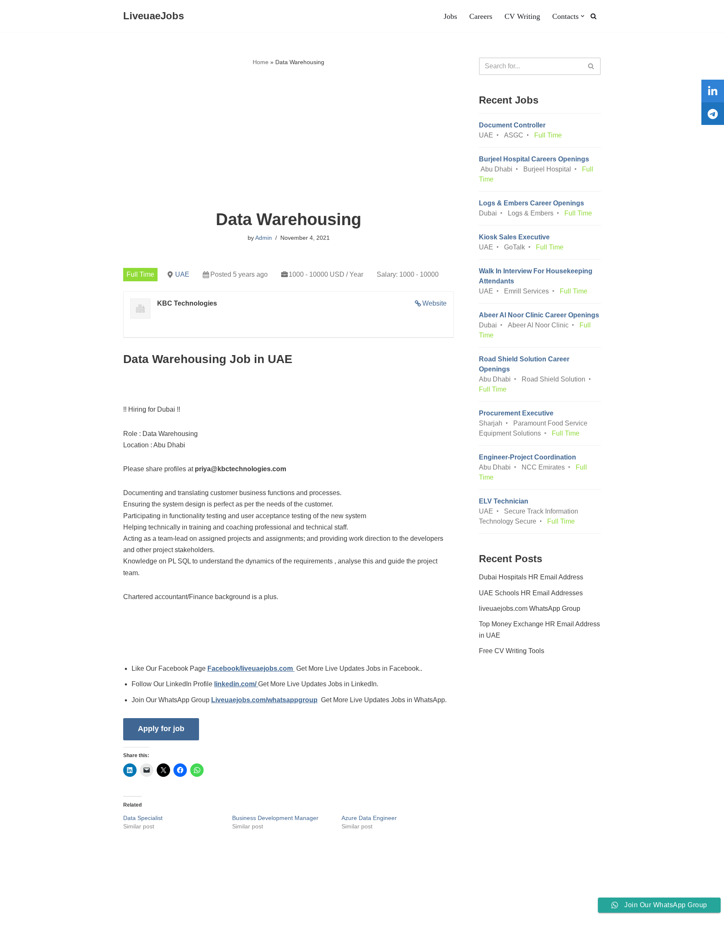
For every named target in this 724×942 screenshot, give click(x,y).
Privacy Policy (121, 909)
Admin (263, 237)
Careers (480, 16)
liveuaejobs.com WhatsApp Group (529, 608)
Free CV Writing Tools (511, 650)
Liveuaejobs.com (31, 930)
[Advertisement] (288, 138)
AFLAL (109, 930)
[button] (582, 16)
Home (261, 62)
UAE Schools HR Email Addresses (531, 593)
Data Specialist (143, 818)
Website (434, 303)
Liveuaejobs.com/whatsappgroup (264, 699)
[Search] (593, 16)
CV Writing (522, 16)
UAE (182, 274)
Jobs (450, 16)
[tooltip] (712, 91)
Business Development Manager (275, 818)
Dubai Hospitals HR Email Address (531, 577)
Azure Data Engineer (369, 818)
